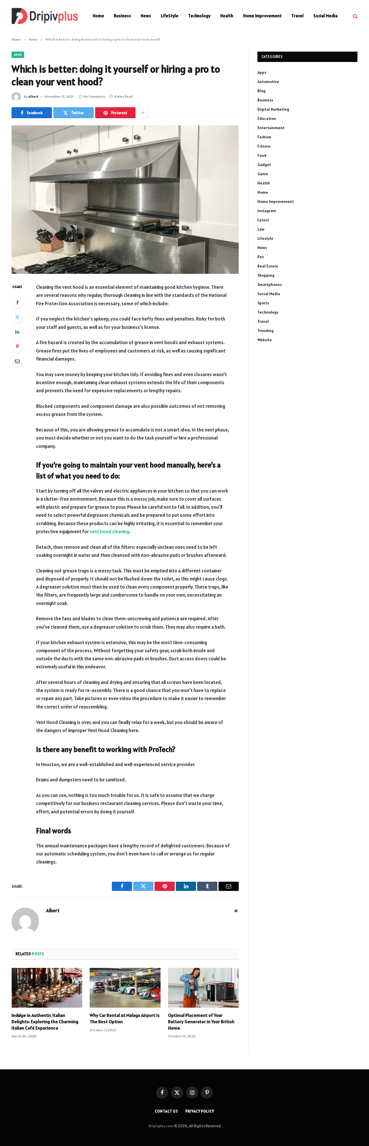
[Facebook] (17, 302)
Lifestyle (265, 238)
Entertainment (271, 127)
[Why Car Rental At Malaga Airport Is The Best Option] (125, 988)
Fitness (263, 146)
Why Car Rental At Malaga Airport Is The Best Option (125, 1018)
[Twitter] (17, 317)
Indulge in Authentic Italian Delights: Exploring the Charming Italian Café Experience (45, 1021)
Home (98, 15)
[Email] (17, 361)
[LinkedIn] (17, 332)
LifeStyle (169, 15)
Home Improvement (262, 15)
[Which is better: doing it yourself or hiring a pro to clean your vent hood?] (125, 199)
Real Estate (267, 266)
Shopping (265, 275)
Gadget (264, 164)
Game (262, 173)
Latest (263, 220)
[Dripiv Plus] (45, 16)
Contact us (166, 1111)
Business (122, 15)
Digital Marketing (273, 109)
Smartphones (269, 284)
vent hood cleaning (109, 531)
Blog (261, 90)
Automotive (268, 81)
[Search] (354, 16)
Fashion (264, 137)
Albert (33, 96)
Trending (265, 330)
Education (266, 118)
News (146, 15)
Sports (263, 303)
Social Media (325, 15)
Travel (297, 15)
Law (260, 229)
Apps (261, 72)
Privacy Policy (199, 1111)
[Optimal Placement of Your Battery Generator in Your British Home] (203, 988)
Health (226, 15)
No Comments (95, 96)
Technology (199, 15)
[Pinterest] (17, 346)
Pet (260, 256)
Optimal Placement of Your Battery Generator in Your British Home (201, 1021)
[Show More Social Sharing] (142, 112)
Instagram (266, 210)
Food (261, 155)
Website (264, 339)
